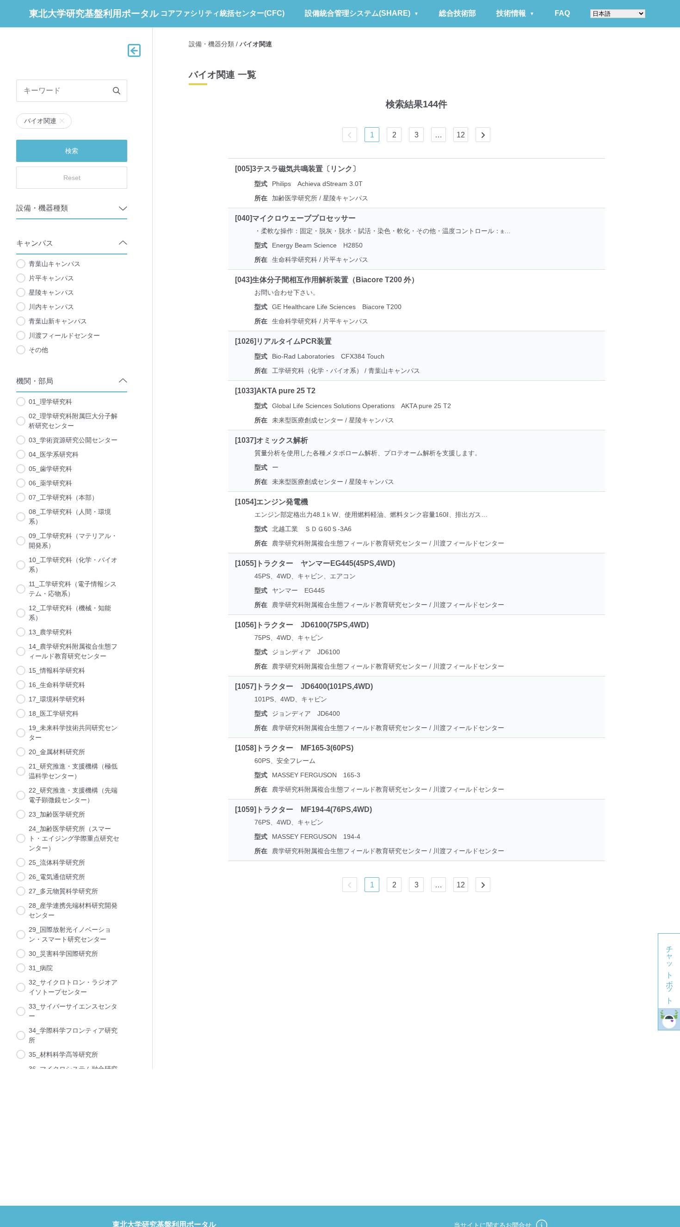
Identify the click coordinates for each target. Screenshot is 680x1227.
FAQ (562, 13)
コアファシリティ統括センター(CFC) (222, 13)
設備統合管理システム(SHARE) (357, 13)
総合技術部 (457, 13)
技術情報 (511, 13)
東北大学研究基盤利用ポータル (94, 13)
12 (461, 135)
